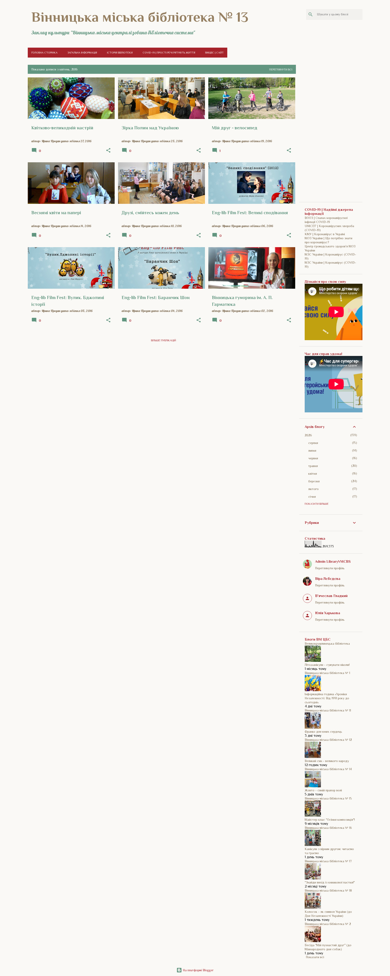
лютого (313, 489)
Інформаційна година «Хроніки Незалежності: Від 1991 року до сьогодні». (327, 698)
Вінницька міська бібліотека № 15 (328, 798)
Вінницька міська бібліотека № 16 (328, 828)
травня (313, 466)
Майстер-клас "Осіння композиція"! (330, 819)
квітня (312, 473)
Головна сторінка (44, 52)
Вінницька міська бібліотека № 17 (328, 861)
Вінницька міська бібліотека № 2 (328, 924)
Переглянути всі (280, 69)
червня (313, 458)
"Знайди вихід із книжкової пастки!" (330, 882)
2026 (308, 435)
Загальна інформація (82, 52)
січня (312, 496)
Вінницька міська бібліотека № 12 (328, 739)
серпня (313, 443)
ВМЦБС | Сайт (214, 52)
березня (314, 481)
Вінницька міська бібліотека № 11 (328, 710)
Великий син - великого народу (327, 761)
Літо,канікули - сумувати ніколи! (327, 665)
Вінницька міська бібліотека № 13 (139, 17)
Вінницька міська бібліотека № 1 (327, 673)
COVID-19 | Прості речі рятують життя (169, 52)
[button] (108, 150)
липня (312, 450)
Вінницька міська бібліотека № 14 (328, 769)
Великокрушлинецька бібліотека (327, 643)
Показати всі (315, 957)
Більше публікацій (163, 340)
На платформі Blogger (198, 970)
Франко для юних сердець (323, 731)
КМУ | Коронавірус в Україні (325, 234)
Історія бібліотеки (120, 52)
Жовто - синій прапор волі (323, 790)
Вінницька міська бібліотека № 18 (328, 890)
